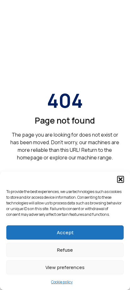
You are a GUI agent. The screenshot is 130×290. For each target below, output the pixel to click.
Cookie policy (62, 282)
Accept (65, 232)
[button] (120, 179)
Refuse (65, 250)
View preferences (65, 267)
